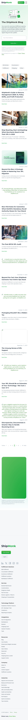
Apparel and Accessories (7, 680)
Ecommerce (15, 65)
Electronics (4, 685)
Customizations (5, 588)
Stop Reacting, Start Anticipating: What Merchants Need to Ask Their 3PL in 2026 (14, 132)
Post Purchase (4, 592)
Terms (19, 53)
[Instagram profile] (14, 563)
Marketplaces (4, 622)
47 (22, 445)
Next (25, 445)
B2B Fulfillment (5, 569)
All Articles (5, 65)
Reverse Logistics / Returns (7, 595)
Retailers (3, 624)
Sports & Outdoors (5, 699)
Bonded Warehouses (6, 585)
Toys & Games (4, 701)
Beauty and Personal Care (7, 683)
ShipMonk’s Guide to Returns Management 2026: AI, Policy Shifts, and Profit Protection (13, 95)
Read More (4, 104)
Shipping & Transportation (7, 597)
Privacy (15, 712)
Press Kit (3, 653)
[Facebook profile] (10, 563)
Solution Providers (5, 629)
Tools (2, 631)
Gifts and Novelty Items (7, 689)
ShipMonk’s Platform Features (8, 605)
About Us (3, 665)
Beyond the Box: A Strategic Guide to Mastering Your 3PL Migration (12, 171)
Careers (3, 667)
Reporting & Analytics (6, 612)
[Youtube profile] (17, 563)
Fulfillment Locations (6, 576)
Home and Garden (5, 694)
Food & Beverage (5, 687)
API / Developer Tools (6, 608)
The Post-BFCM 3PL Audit (11, 244)
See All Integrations (6, 619)
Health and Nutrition (6, 692)
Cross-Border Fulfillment (7, 571)
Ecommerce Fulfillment (7, 574)
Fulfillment (6, 68)
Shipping (14, 68)
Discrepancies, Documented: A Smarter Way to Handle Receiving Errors (13, 425)
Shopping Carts (5, 626)
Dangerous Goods (5, 590)
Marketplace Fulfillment (7, 578)
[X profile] (6, 563)
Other (21, 68)
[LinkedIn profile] (2, 563)
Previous (3, 445)
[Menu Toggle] (26, 2)
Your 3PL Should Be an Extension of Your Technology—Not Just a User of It (14, 386)
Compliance (4, 610)
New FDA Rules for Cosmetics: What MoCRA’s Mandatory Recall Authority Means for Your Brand (14, 209)
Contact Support (5, 669)
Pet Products (4, 696)
